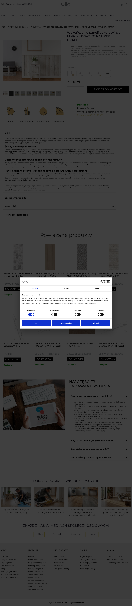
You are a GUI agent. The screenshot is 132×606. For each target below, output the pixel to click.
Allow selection (66, 323)
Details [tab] (66, 288)
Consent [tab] (35, 288)
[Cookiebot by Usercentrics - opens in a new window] (101, 281)
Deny (36, 323)
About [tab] (97, 288)
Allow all (96, 323)
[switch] (54, 314)
